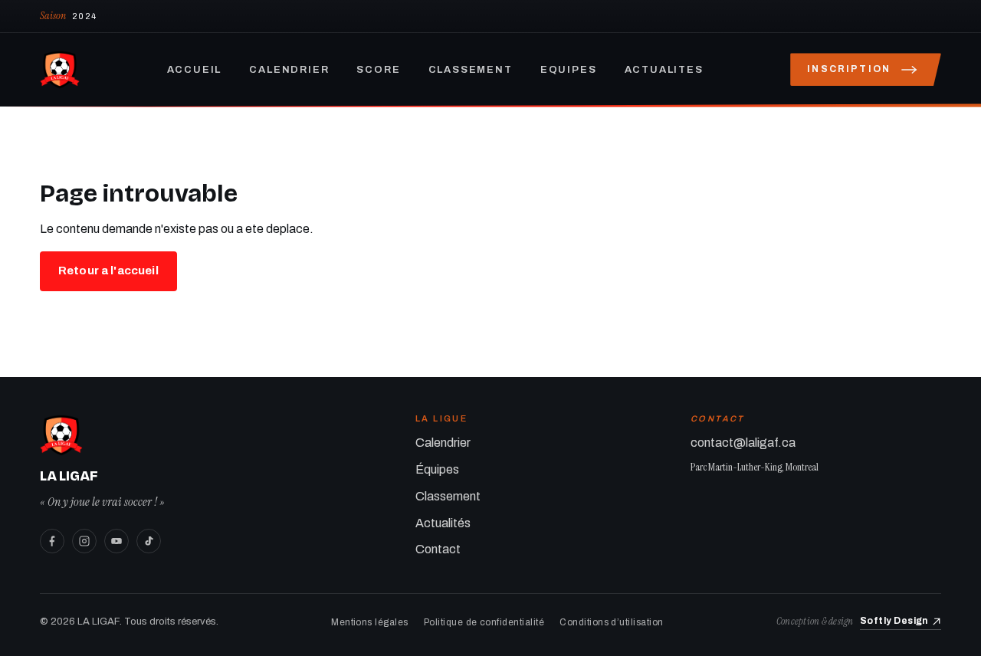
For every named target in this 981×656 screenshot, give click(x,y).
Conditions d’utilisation (611, 622)
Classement (470, 69)
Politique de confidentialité (484, 622)
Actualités (443, 523)
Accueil (194, 69)
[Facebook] (52, 541)
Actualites (664, 69)
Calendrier (289, 69)
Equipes (568, 69)
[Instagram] (84, 541)
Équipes (437, 469)
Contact (438, 549)
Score (378, 69)
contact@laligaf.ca (743, 442)
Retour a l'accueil (108, 270)
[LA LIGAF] (60, 70)
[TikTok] (148, 541)
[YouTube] (116, 541)
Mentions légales (369, 622)
